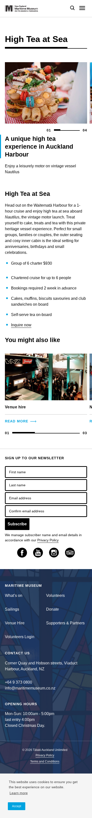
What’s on (13, 595)
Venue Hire (15, 623)
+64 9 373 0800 (18, 682)
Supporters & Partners (65, 623)
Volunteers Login (19, 637)
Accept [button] (16, 806)
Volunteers (55, 595)
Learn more (19, 793)
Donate (52, 609)
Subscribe (17, 524)
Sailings (12, 609)
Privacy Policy (48, 540)
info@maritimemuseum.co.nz (30, 688)
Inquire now (21, 325)
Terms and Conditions (44, 761)
